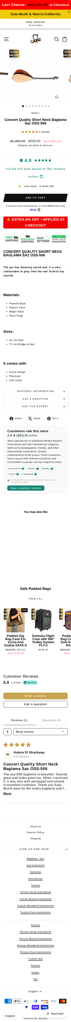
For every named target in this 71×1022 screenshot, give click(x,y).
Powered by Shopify (36, 1018)
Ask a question (35, 398)
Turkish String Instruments (35, 892)
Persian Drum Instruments (35, 952)
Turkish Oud (35, 958)
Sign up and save (34, 849)
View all (35, 598)
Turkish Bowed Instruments (35, 899)
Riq (36, 979)
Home (34, 113)
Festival (35, 965)
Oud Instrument (35, 865)
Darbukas (35, 872)
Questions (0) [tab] (51, 720)
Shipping (22, 145)
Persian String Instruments (35, 931)
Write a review (35, 696)
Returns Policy (35, 832)
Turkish (35, 885)
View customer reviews (26, 488)
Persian (35, 925)
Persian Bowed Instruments (35, 938)
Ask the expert (35, 406)
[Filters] (7, 731)
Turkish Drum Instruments (35, 912)
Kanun (35, 972)
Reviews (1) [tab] (19, 720)
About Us (35, 826)
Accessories (35, 878)
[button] (30, 131)
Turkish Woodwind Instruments (35, 905)
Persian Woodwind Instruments (35, 945)
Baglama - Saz (35, 858)
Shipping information (35, 391)
